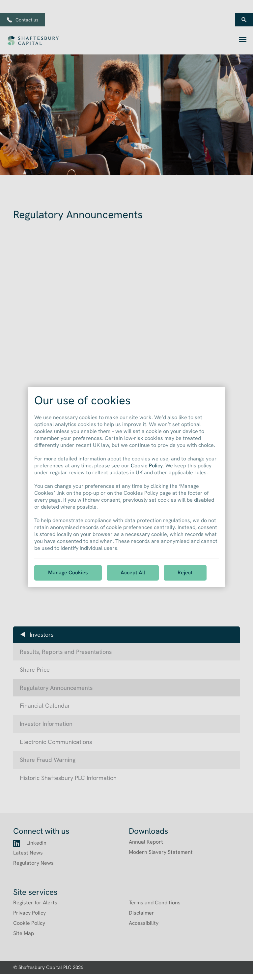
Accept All (133, 572)
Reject (185, 572)
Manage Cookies (68, 572)
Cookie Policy (147, 465)
